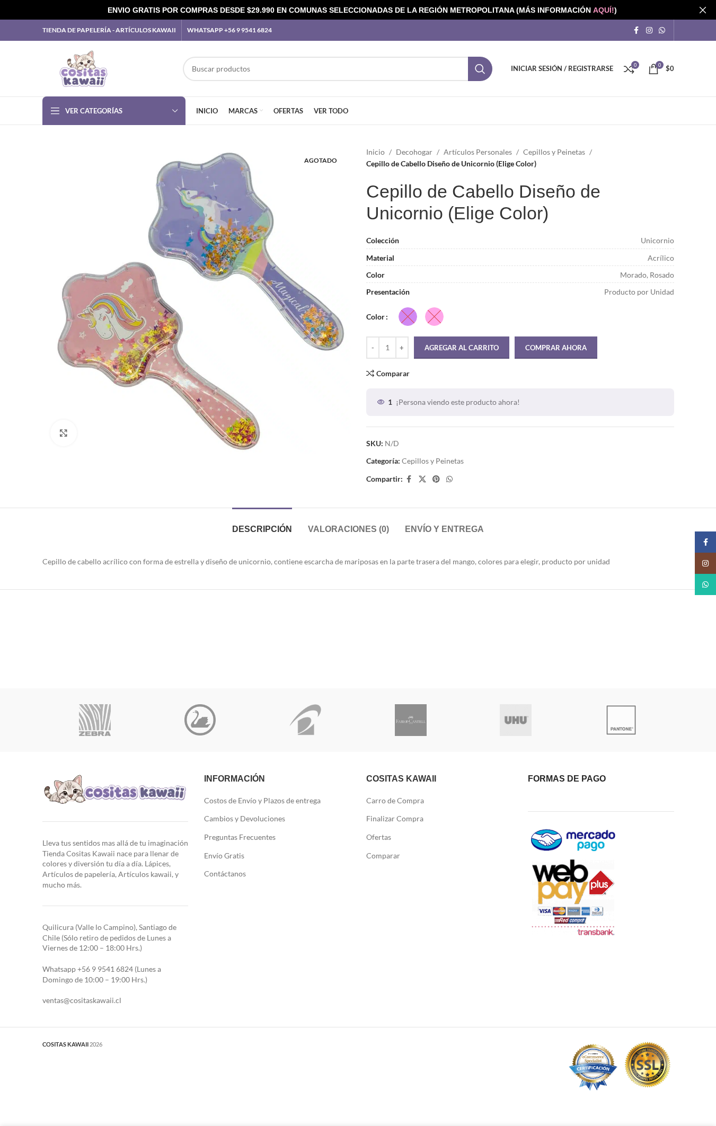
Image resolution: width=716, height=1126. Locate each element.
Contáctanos (225, 873)
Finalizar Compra (394, 818)
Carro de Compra (395, 800)
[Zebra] (95, 720)
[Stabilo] (200, 720)
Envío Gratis (224, 855)
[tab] (262, 524)
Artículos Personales (478, 151)
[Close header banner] (703, 10)
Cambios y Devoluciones (244, 818)
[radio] (408, 316)
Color (375, 316)
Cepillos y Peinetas (554, 151)
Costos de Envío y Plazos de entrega (262, 800)
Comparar (383, 855)
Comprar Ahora (556, 347)
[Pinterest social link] (436, 479)
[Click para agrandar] (63, 433)
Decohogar (414, 151)
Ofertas (378, 836)
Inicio (375, 151)
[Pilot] (305, 720)
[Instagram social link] (649, 30)
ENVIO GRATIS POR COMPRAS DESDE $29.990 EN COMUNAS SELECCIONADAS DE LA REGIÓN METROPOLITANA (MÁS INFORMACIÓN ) (362, 10)
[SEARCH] (480, 69)
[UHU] (516, 720)
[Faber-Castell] (410, 720)
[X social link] (422, 479)
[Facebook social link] (636, 30)
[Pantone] (621, 720)
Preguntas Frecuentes (240, 836)
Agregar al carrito (462, 347)
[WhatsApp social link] (662, 30)
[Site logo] (83, 67)
